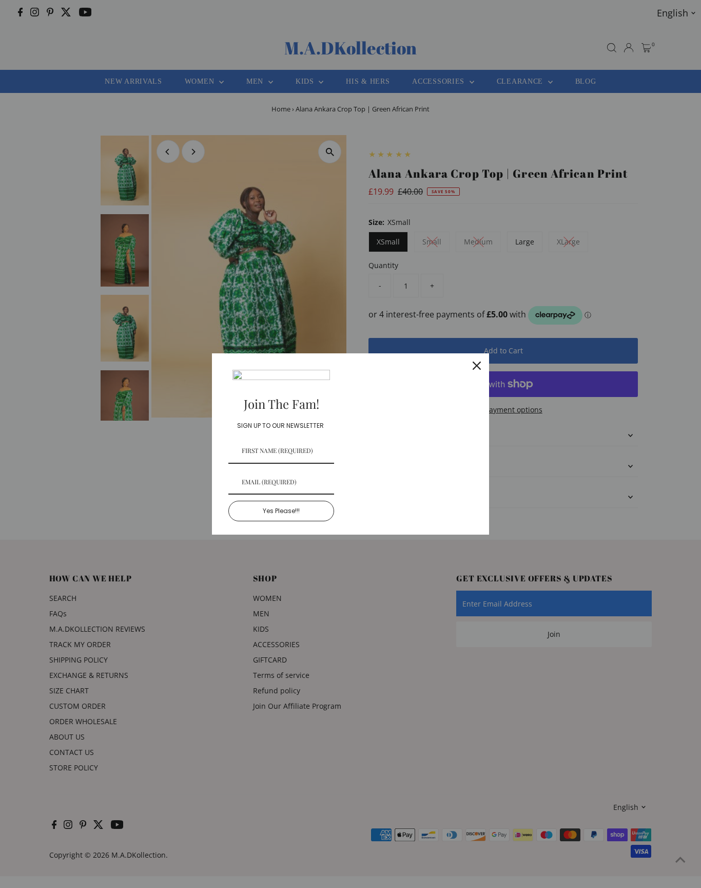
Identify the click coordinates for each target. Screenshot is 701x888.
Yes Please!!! (281, 510)
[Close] (476, 365)
